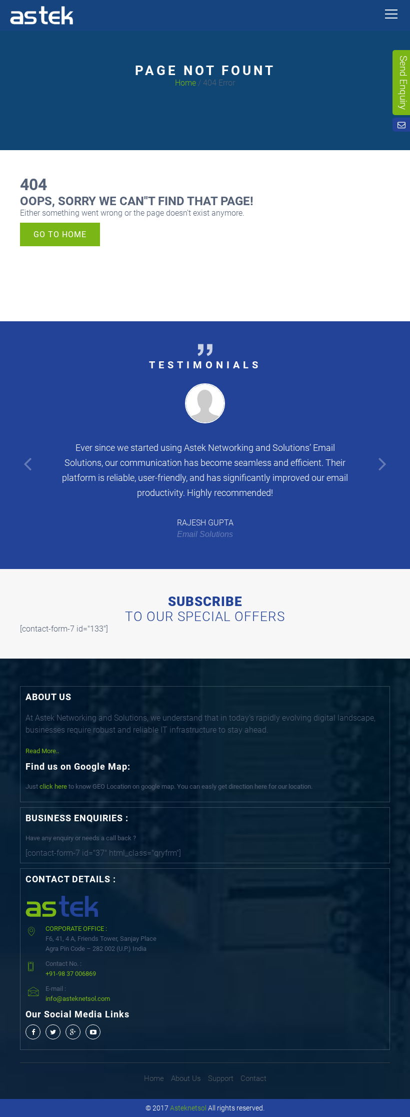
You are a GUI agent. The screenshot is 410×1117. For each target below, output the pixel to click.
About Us (186, 1078)
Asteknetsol (188, 1108)
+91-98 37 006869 (71, 973)
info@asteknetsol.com (78, 998)
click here (53, 786)
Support (221, 1078)
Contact (253, 1078)
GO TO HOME (60, 234)
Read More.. (42, 751)
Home (185, 83)
